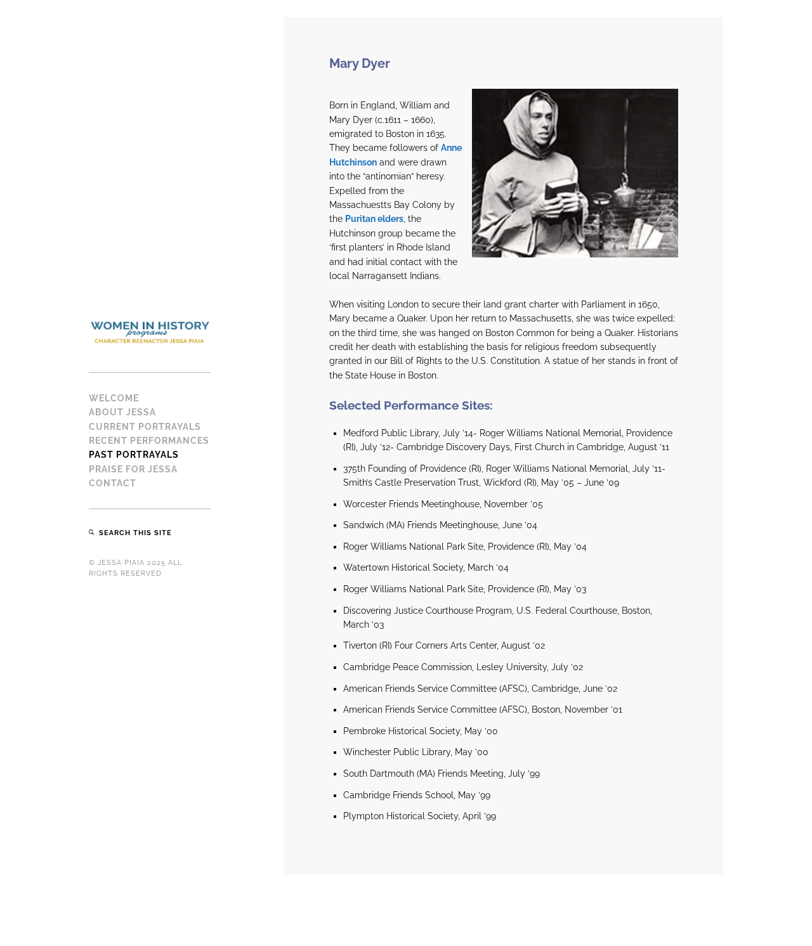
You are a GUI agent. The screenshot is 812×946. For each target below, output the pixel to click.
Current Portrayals (145, 427)
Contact (112, 483)
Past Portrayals (134, 455)
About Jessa (122, 412)
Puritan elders (374, 219)
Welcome (114, 398)
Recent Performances (149, 441)
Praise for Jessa (133, 469)
